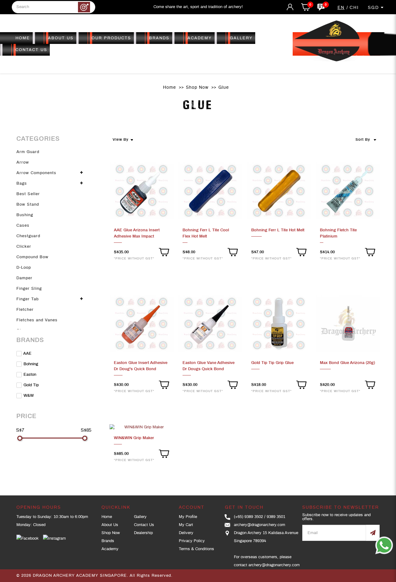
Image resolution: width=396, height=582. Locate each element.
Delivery (186, 533)
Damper (24, 278)
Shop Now (197, 87)
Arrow (22, 162)
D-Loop (23, 268)
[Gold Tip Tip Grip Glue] (279, 324)
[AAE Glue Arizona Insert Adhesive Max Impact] (142, 191)
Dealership (143, 533)
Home (169, 87)
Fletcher (25, 310)
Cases (22, 226)
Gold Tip (30, 385)
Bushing (24, 215)
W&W (28, 396)
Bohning (30, 364)
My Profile (188, 517)
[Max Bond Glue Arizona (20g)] (348, 324)
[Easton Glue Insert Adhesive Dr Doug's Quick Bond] (142, 324)
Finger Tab (27, 299)
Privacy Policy (192, 541)
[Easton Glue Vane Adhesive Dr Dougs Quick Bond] (210, 324)
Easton (29, 375)
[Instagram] (54, 539)
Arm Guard (27, 152)
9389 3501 (276, 517)
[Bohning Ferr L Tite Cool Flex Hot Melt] (210, 191)
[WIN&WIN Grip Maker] (142, 428)
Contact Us (144, 525)
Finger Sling (29, 289)
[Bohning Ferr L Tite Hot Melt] (279, 191)
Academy (109, 549)
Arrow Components (36, 173)
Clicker (23, 247)
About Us (109, 525)
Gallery (140, 517)
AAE (27, 354)
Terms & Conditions (196, 549)
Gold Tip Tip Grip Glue (272, 363)
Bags (21, 184)
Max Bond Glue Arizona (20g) (347, 363)
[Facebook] (27, 539)
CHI (354, 8)
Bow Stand (27, 205)
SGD (374, 8)
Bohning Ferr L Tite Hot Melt (277, 230)
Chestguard (28, 236)
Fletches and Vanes (37, 320)
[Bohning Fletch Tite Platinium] (348, 191)
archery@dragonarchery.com (259, 525)
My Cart (186, 525)
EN (341, 8)
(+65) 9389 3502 (248, 517)
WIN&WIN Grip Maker (134, 438)
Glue (223, 87)
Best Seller (28, 194)
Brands (107, 541)
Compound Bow (32, 257)
